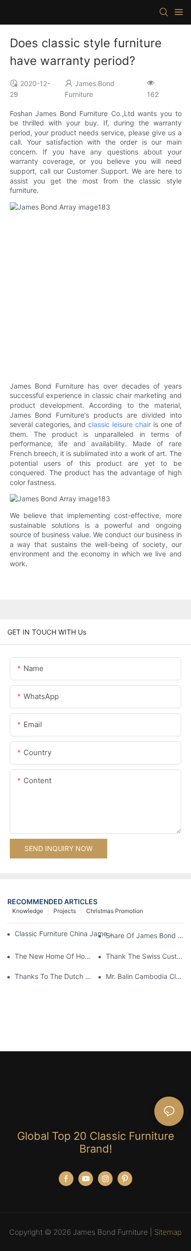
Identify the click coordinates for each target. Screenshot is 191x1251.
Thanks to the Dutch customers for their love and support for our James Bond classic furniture (54, 976)
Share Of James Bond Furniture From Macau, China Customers (145, 935)
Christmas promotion (114, 911)
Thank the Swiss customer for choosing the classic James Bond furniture (145, 956)
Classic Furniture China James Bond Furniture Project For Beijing (64, 933)
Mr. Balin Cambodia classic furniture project (145, 976)
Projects (64, 911)
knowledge (27, 911)
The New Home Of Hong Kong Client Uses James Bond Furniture (54, 956)
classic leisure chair (119, 424)
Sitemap (168, 1232)
